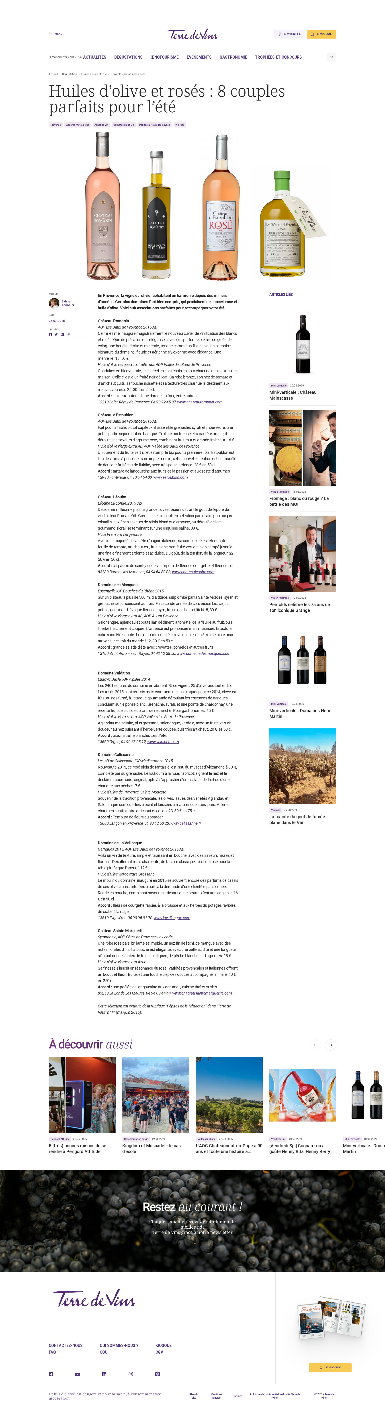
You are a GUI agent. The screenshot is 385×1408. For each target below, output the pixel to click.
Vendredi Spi (278, 1139)
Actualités (94, 57)
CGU (103, 1352)
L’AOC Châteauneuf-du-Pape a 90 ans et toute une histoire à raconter (229, 1148)
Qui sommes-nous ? (119, 1345)
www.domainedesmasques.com (203, 653)
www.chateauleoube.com (193, 571)
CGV (159, 1352)
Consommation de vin (136, 1139)
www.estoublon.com (170, 477)
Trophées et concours (278, 57)
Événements (199, 57)
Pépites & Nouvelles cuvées (154, 124)
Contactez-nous (66, 1345)
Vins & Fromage (280, 491)
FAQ (52, 1352)
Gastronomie (233, 57)
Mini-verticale (279, 385)
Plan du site (194, 1396)
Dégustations (128, 57)
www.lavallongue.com (172, 917)
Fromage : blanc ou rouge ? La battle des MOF (299, 501)
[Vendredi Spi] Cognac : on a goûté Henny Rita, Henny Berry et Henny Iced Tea (302, 1148)
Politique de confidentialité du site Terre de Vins (275, 1396)
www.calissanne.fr (185, 823)
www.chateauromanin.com (199, 402)
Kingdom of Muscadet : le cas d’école (151, 1148)
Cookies (237, 1396)
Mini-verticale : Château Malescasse (293, 395)
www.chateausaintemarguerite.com (202, 993)
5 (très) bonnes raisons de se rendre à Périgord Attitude (77, 1148)
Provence (56, 124)
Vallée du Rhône (206, 1139)
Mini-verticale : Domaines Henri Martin (300, 713)
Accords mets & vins (77, 124)
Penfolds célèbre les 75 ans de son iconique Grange (299, 607)
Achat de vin (101, 124)
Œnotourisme (165, 57)
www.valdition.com (163, 741)
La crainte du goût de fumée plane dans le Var (297, 819)
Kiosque (164, 1345)
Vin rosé (179, 124)
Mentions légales (216, 1396)
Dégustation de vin (123, 124)
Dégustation (69, 74)
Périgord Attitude (60, 1139)
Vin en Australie (280, 597)
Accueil (53, 74)
